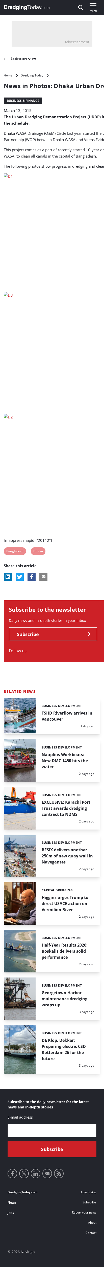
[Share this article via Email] (43, 577)
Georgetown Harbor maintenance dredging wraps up (64, 999)
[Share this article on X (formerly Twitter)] (20, 577)
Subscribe (28, 634)
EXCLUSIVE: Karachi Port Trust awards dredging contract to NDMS (66, 808)
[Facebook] (12, 1173)
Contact (91, 1233)
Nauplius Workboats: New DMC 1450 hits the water (65, 761)
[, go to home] (26, 8)
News (12, 1202)
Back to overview (23, 58)
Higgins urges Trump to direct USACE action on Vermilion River (65, 903)
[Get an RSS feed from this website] (59, 1173)
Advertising (88, 1192)
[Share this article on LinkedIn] (8, 577)
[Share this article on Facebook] (32, 577)
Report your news (84, 1212)
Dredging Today (32, 75)
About (92, 1222)
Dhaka (38, 552)
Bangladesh (14, 552)
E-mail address (20, 1117)
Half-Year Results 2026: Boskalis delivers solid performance (65, 951)
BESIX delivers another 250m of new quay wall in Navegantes (67, 856)
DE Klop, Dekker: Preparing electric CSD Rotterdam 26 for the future (64, 1049)
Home (8, 75)
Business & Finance (23, 101)
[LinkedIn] (35, 1173)
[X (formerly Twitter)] (24, 1173)
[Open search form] (80, 7)
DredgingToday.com (23, 1192)
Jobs (11, 1213)
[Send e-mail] (47, 1173)
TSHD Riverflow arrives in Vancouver (67, 716)
